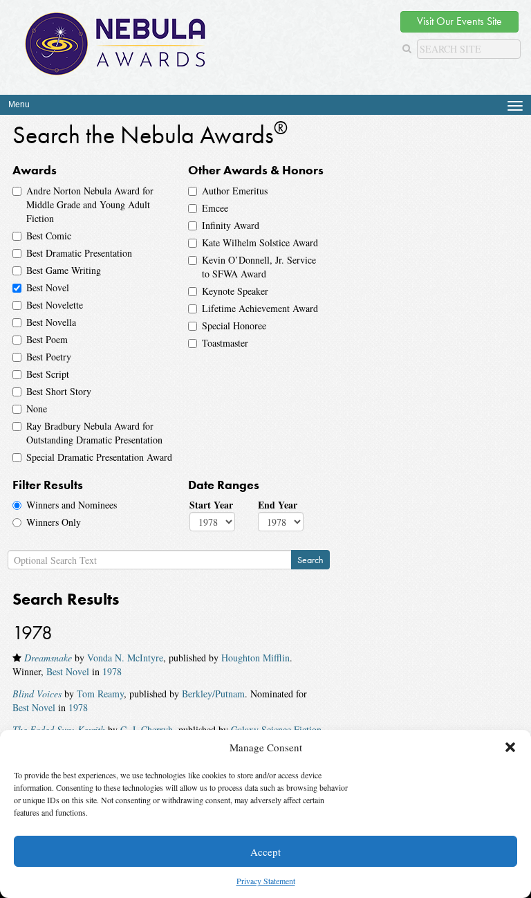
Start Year (211, 505)
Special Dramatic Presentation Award (99, 457)
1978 (112, 671)
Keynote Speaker (235, 290)
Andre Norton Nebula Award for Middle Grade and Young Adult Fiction (89, 204)
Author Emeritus (235, 190)
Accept (265, 852)
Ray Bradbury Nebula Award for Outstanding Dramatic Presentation (94, 432)
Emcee (215, 207)
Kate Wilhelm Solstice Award (260, 242)
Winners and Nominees (71, 504)
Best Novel (47, 287)
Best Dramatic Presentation (79, 252)
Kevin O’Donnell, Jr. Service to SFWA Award (259, 266)
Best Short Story (58, 391)
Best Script (47, 374)
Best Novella (51, 322)
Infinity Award (230, 225)
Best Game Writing (63, 270)
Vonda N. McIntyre (125, 657)
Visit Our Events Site (459, 21)
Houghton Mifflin (255, 657)
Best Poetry (48, 356)
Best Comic (48, 235)
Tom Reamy (100, 693)
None (36, 408)
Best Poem (47, 339)
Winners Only (53, 522)
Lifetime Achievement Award (260, 308)
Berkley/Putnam (213, 693)
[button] (510, 747)
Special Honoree (234, 325)
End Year (277, 505)
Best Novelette (54, 304)
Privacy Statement (265, 880)
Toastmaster (225, 342)
